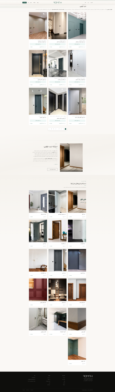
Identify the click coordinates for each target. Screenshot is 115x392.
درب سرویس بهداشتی (38, 78)
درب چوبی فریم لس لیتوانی (80, 41)
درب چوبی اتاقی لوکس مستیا (80, 117)
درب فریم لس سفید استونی (80, 79)
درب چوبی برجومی (43, 117)
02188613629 (33, 377)
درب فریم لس (80, 40)
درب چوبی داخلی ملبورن (42, 79)
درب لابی (44, 243)
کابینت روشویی (43, 331)
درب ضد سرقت (43, 214)
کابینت (92, 2)
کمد (85, 2)
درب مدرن (59, 78)
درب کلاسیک (63, 243)
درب (88, 2)
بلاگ (64, 381)
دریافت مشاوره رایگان (53, 169)
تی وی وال (64, 302)
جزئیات (70, 84)
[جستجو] (28, 2)
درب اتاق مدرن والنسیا (62, 79)
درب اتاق (45, 40)
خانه (85, 4)
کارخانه (34, 2)
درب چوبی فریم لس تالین (61, 41)
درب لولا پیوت (82, 273)
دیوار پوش (48, 384)
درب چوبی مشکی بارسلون (61, 118)
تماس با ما (63, 379)
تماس (31, 2)
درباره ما (64, 377)
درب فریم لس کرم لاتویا (42, 41)
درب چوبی (84, 40)
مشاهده (71, 216)
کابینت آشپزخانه (63, 331)
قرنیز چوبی (83, 331)
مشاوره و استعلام (76, 44)
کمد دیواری (83, 361)
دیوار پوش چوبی (43, 302)
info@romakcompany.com (31, 379)
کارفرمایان (24, 2)
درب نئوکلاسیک (43, 273)
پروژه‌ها (64, 384)
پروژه (37, 2)
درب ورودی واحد (56, 78)
